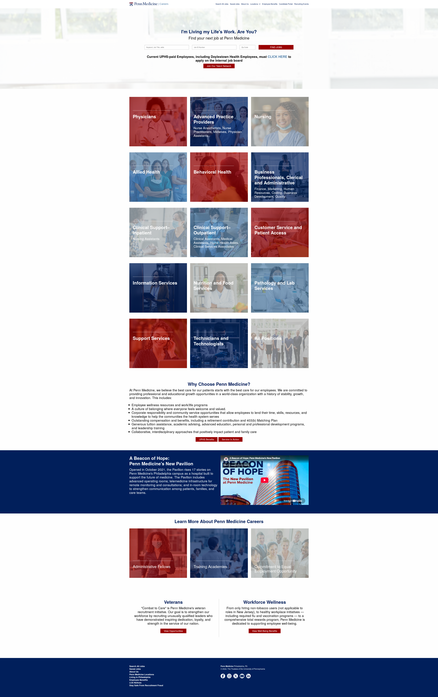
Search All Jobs (222, 4)
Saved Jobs (235, 4)
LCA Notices (135, 682)
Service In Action (230, 439)
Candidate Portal (286, 4)
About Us (245, 4)
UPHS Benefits (206, 439)
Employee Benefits (269, 4)
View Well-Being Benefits (264, 631)
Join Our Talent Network (219, 66)
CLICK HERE (277, 56)
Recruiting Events (301, 4)
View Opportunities (173, 631)
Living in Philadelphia (139, 677)
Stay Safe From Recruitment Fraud (146, 685)
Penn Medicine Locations (141, 674)
